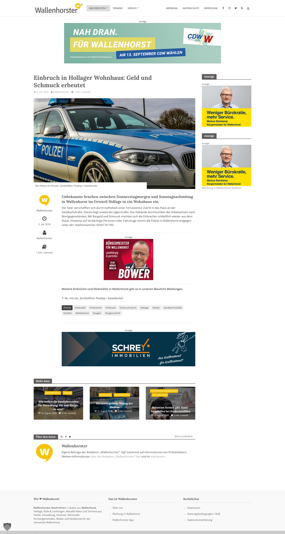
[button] (7, 527)
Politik (67, 392)
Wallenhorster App (123, 519)
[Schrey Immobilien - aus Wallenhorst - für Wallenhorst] (128, 349)
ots (76, 298)
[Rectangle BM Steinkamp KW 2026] (226, 105)
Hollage (144, 307)
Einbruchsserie (128, 307)
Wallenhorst (82, 313)
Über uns (117, 507)
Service (132, 8)
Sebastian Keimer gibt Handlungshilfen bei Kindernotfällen (170, 405)
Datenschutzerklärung (199, 519)
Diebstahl (80, 307)
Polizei (156, 307)
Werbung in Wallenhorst (126, 513)
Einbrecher (96, 307)
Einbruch (111, 307)
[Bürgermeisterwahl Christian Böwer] (128, 259)
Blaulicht (105, 394)
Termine (118, 8)
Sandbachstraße (173, 307)
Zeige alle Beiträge (183, 436)
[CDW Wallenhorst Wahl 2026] (142, 43)
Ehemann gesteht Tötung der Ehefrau (114, 403)
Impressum (211, 8)
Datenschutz (191, 8)
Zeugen (97, 313)
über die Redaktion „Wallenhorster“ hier (116, 456)
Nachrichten (97, 8)
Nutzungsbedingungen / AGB (203, 513)
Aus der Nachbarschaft (164, 391)
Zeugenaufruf (112, 313)
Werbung (172, 8)
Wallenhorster (61, 91)
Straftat (67, 313)
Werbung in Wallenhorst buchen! (221, 187)
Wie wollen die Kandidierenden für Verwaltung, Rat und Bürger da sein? (58, 403)
